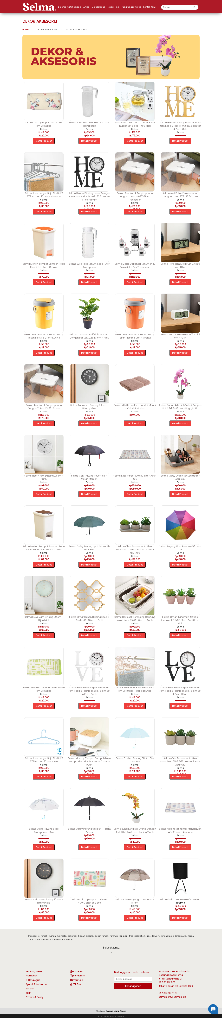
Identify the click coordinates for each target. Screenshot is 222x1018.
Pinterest (78, 971)
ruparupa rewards (131, 7)
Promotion (32, 975)
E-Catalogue (98, 7)
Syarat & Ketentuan (37, 984)
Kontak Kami (149, 7)
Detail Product (44, 141)
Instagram (79, 975)
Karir (28, 992)
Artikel (86, 7)
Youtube (78, 980)
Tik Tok (77, 984)
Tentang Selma (34, 971)
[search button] (194, 7)
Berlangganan (133, 986)
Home (25, 29)
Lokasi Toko (113, 7)
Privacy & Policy (34, 997)
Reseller (30, 988)
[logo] (40, 7)
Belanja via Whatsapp (69, 7)
